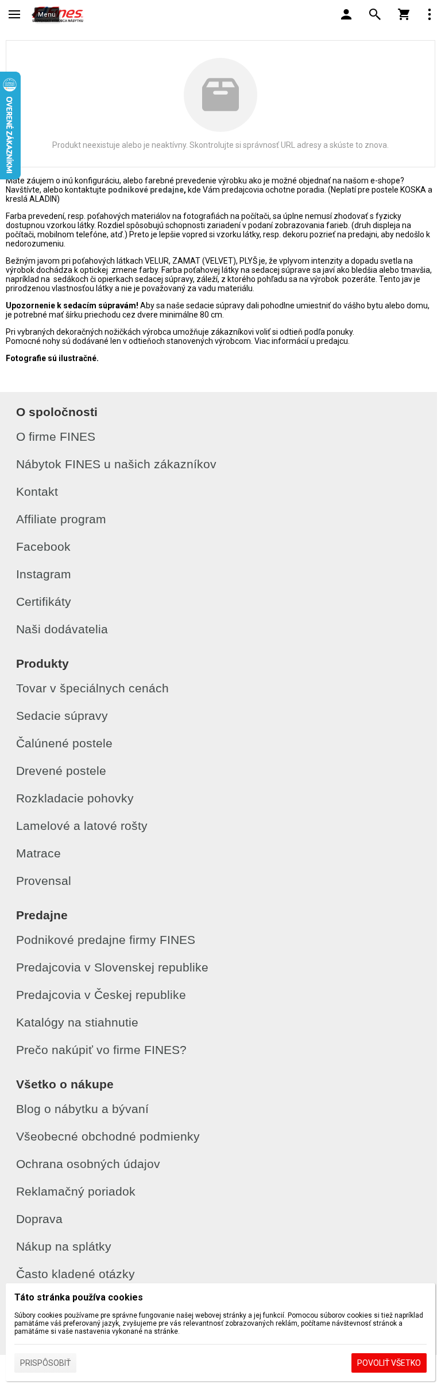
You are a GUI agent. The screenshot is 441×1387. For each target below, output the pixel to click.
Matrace (38, 853)
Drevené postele (61, 770)
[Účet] (346, 14)
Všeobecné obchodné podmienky (108, 1136)
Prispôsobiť (45, 1363)
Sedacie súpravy (62, 715)
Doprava (39, 1218)
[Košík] (403, 14)
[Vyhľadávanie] (375, 14)
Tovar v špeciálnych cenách (92, 688)
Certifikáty (43, 601)
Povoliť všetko (389, 1363)
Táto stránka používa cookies (78, 1297)
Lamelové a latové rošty (82, 825)
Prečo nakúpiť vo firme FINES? (101, 1049)
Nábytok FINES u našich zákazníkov (116, 464)
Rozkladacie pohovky (75, 798)
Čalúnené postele (64, 743)
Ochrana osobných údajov (88, 1163)
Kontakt (37, 491)
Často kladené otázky (75, 1273)
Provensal (43, 880)
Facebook (43, 546)
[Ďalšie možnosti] (429, 14)
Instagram (43, 574)
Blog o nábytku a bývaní (82, 1108)
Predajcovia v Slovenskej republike (112, 967)
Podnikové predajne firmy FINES (105, 939)
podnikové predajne (146, 189)
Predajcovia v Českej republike (101, 994)
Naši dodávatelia (62, 629)
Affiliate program (61, 519)
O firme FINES (55, 436)
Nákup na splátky (63, 1246)
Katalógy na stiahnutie (77, 1022)
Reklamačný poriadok (76, 1191)
